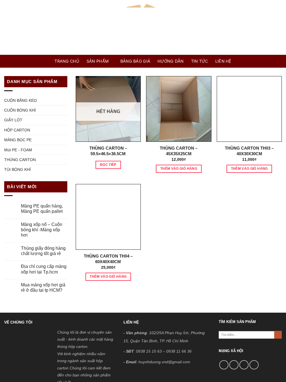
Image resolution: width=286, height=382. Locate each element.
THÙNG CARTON (20, 159)
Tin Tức (199, 61)
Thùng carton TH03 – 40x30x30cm (249, 151)
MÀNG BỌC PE (18, 140)
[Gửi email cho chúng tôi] (254, 364)
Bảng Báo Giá (135, 61)
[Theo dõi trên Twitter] (244, 364)
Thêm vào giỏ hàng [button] (178, 168)
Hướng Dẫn (171, 61)
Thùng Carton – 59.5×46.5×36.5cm (108, 151)
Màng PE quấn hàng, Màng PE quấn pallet (42, 209)
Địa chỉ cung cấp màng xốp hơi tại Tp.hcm (43, 269)
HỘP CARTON (17, 130)
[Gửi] (278, 335)
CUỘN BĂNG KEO (20, 100)
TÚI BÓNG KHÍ (17, 169)
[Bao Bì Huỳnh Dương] (143, 27)
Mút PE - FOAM (18, 150)
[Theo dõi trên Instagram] (234, 364)
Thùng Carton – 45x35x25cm (178, 151)
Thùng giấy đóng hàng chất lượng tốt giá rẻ (43, 251)
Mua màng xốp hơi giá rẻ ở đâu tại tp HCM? (43, 287)
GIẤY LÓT (13, 120)
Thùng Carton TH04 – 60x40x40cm (108, 259)
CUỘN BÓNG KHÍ (20, 110)
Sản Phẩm (98, 61)
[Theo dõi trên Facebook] (223, 364)
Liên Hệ (223, 61)
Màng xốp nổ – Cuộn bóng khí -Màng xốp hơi (41, 229)
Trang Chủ (66, 61)
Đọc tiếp (108, 164)
